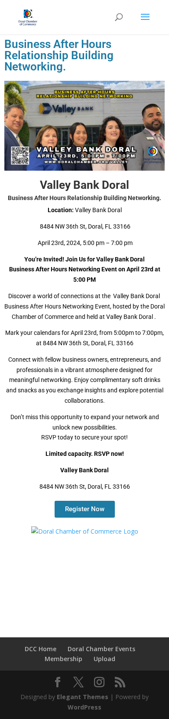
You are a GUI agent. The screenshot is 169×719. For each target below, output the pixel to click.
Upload (104, 659)
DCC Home (40, 649)
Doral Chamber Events (101, 649)
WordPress (84, 707)
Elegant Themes (82, 697)
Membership (63, 659)
